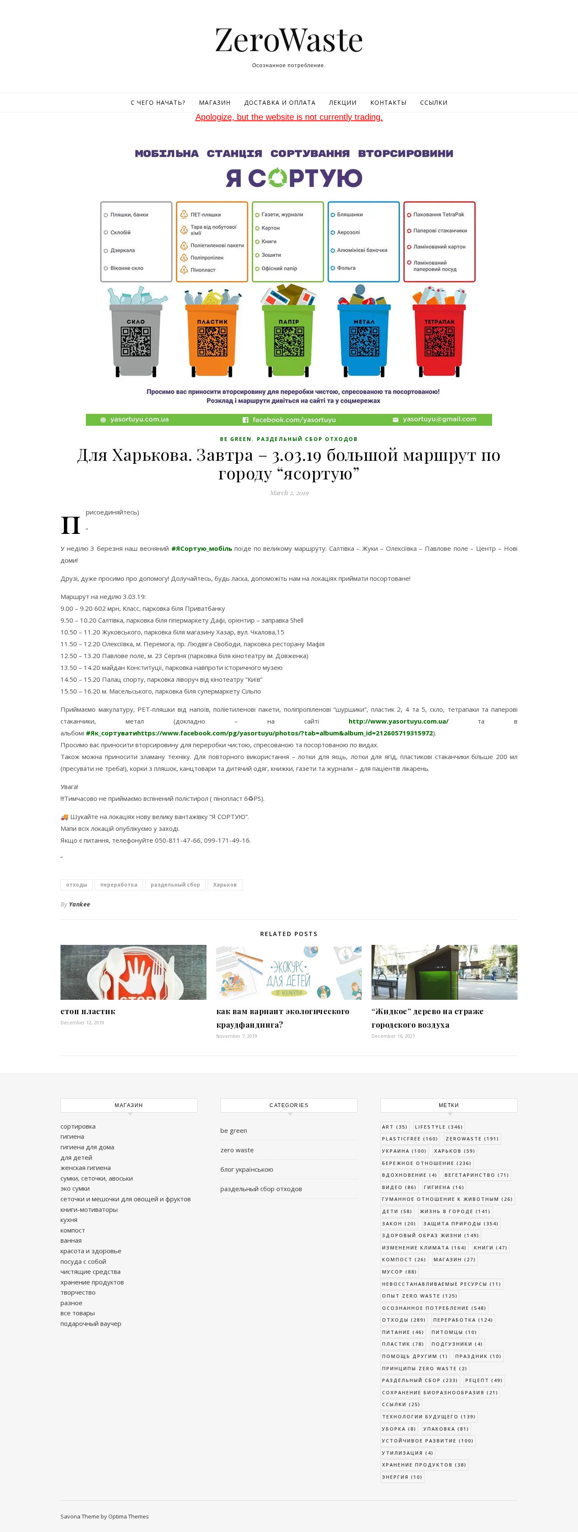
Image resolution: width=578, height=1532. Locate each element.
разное (72, 1302)
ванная (71, 1240)
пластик (403, 1344)
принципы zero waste (425, 1368)
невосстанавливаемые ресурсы (441, 1284)
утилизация (408, 1453)
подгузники (457, 1344)
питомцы (454, 1332)
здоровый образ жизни (430, 1235)
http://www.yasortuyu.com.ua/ (399, 721)
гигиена (72, 1136)
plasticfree (410, 1138)
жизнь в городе (455, 1211)
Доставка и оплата (280, 102)
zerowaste (472, 1138)
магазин (455, 1259)
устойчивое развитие (428, 1440)
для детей (76, 1157)
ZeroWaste (289, 38)
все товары (78, 1313)
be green (236, 439)
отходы (76, 884)
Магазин (215, 102)
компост (73, 1230)
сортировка (78, 1126)
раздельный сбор (175, 884)
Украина (404, 1151)
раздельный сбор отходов (307, 439)
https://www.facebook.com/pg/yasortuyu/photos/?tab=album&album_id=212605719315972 (285, 733)
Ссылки (434, 102)
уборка (399, 1429)
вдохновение (410, 1175)
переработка (119, 884)
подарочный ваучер (91, 1323)
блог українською (246, 1169)
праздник (478, 1356)
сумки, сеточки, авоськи (97, 1178)
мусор (399, 1271)
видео (399, 1187)
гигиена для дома (87, 1147)
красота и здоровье (91, 1250)
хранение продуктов (92, 1282)
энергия (402, 1477)
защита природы (461, 1223)
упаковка (446, 1429)
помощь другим (415, 1356)
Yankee (80, 904)
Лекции (343, 102)
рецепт (484, 1380)
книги (491, 1247)
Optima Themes (128, 1516)
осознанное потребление (434, 1308)
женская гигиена (86, 1167)
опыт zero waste (420, 1296)
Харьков (225, 884)
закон (399, 1223)
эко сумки (75, 1188)
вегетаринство (477, 1175)
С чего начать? (158, 102)
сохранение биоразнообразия (440, 1392)
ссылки (401, 1404)
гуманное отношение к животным (447, 1199)
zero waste (237, 1150)
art (395, 1127)
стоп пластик (88, 1011)
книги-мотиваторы (89, 1209)
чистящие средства (91, 1271)
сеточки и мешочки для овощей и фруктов (126, 1199)
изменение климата (424, 1247)
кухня (69, 1219)
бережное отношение (427, 1163)
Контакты (388, 102)
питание (403, 1332)
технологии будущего (429, 1416)
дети (397, 1211)
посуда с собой (83, 1261)
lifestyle (439, 1127)
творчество (78, 1292)
